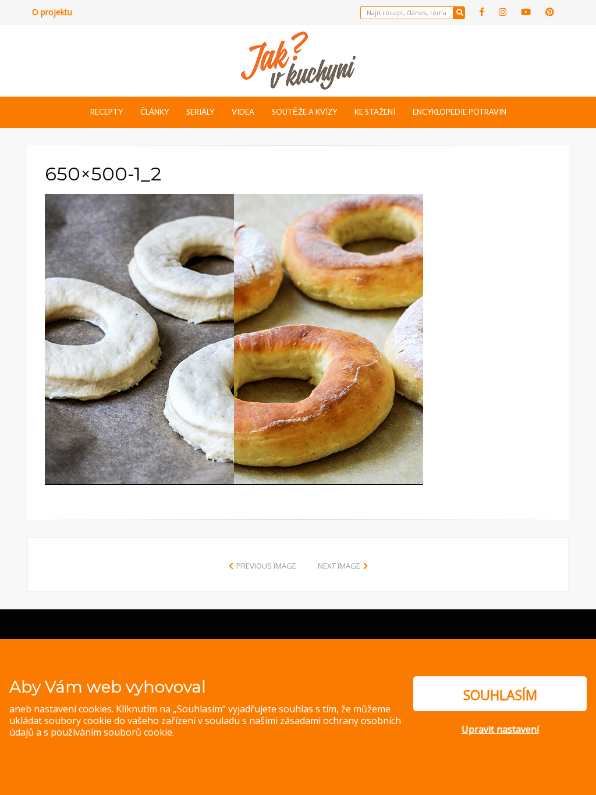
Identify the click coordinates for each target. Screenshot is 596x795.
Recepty (106, 111)
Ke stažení (374, 111)
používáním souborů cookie (111, 732)
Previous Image (266, 565)
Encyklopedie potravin (459, 111)
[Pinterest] (549, 12)
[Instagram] (502, 12)
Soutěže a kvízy (304, 111)
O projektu (52, 11)
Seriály (200, 111)
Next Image (339, 565)
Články (154, 111)
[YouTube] (526, 12)
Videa (243, 111)
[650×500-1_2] (234, 338)
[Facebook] (482, 12)
